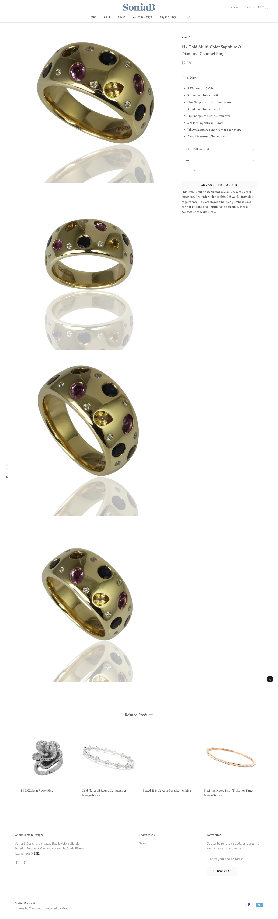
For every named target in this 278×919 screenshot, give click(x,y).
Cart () (263, 7)
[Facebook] (16, 862)
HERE (35, 853)
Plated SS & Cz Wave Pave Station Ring (167, 790)
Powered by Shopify (58, 908)
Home (92, 17)
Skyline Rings (168, 17)
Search (248, 7)
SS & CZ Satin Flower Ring (37, 790)
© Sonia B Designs (25, 902)
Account (235, 7)
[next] (266, 763)
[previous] (12, 763)
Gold (107, 17)
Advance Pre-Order (219, 185)
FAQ (187, 17)
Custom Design (142, 17)
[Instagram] (25, 862)
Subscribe (222, 871)
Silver (121, 17)
